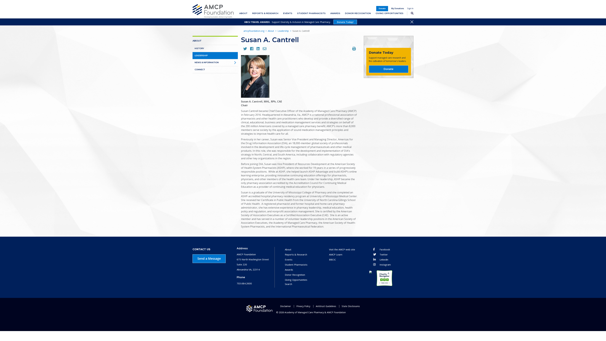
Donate (388, 69)
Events (287, 13)
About (243, 13)
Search (410, 13)
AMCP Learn (335, 254)
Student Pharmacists (311, 13)
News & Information (207, 62)
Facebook (385, 249)
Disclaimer (285, 306)
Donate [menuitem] (382, 8)
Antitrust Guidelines (326, 306)
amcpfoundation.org (254, 30)
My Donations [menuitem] (397, 8)
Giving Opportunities (389, 13)
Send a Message (209, 259)
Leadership (283, 30)
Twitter (384, 254)
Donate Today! (345, 22)
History (199, 48)
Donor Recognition (358, 13)
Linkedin (384, 259)
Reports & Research (265, 13)
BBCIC (332, 259)
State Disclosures (351, 306)
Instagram (385, 264)
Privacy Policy (303, 306)
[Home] (213, 11)
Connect (200, 69)
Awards (335, 13)
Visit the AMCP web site (342, 249)
